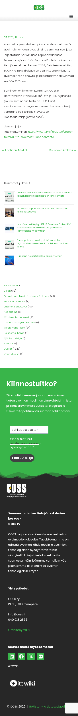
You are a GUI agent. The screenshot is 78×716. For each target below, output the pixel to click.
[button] (71, 16)
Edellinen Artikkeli (14, 150)
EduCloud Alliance (14, 301)
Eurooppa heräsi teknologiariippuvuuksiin (39, 256)
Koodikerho (10, 312)
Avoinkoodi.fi (11, 285)
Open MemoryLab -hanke (19, 322)
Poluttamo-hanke (14, 333)
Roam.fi (8, 343)
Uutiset (19, 37)
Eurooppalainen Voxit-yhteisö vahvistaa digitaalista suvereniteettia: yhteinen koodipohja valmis (43, 243)
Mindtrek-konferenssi (16, 317)
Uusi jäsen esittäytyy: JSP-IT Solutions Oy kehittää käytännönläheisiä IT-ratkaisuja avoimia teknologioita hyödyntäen (44, 227)
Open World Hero (14, 327)
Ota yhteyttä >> (19, 630)
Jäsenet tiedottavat (15, 306)
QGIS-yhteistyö (13, 338)
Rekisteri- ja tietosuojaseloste (50, 706)
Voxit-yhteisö (11, 354)
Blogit (7, 290)
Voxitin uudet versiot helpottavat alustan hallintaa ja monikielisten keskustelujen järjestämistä (44, 194)
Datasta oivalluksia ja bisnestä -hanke (26, 296)
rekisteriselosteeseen (24, 443)
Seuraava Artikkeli (62, 150)
